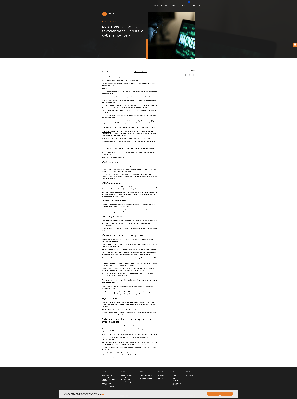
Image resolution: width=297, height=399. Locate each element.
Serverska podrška (125, 379)
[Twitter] (189, 74)
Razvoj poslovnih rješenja (146, 378)
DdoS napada (132, 189)
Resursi (173, 5)
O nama (183, 5)
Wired (103, 100)
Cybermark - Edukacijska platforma (161, 377)
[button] (295, 45)
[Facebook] (185, 74)
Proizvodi (163, 5)
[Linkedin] (193, 74)
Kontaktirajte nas (107, 358)
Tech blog (188, 385)
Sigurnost (114, 21)
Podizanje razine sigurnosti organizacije (108, 380)
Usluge (154, 5)
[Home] (103, 5)
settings (103, 394)
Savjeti (105, 21)
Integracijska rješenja (126, 382)
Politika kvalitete (176, 380)
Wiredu (108, 157)
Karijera (174, 378)
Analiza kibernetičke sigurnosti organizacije (107, 376)
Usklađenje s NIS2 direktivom (106, 384)
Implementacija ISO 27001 (108, 386)
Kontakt (195, 5)
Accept (213, 393)
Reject (226, 393)
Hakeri (104, 166)
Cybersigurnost (106, 131)
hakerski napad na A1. (140, 71)
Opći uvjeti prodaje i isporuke (177, 384)
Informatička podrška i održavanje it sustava (126, 376)
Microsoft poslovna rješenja (146, 375)
